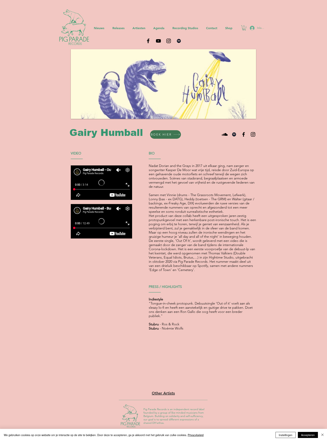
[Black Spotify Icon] (234, 134)
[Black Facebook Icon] (244, 134)
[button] (244, 27)
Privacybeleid (196, 435)
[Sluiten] (322, 435)
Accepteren (308, 435)
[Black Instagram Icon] (253, 134)
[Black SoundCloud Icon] (225, 134)
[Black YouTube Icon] (158, 41)
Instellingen (285, 435)
